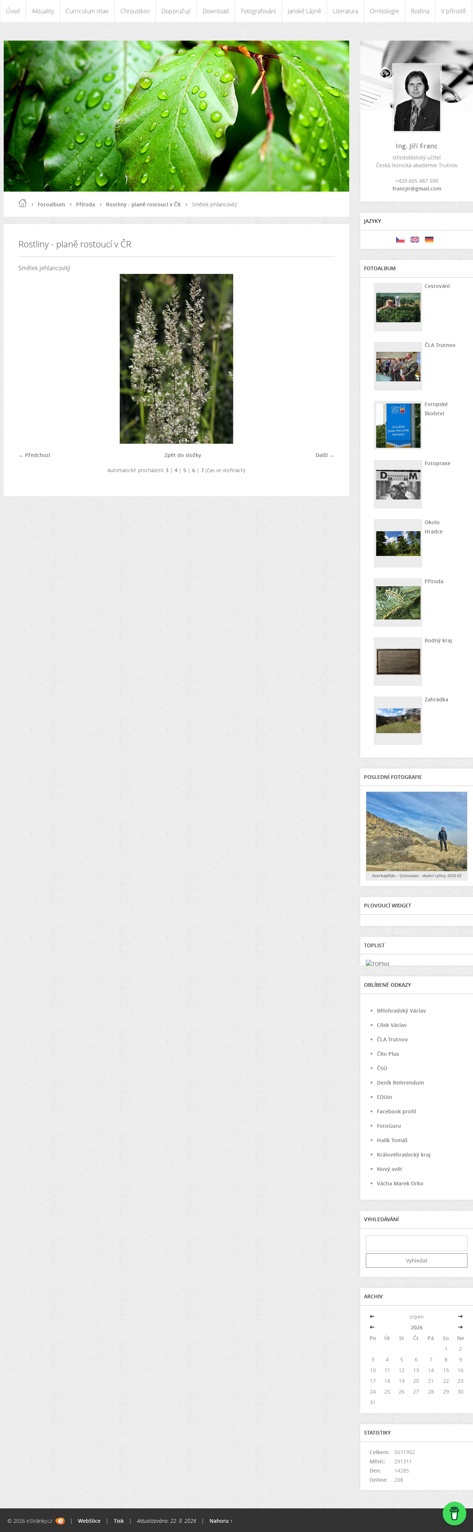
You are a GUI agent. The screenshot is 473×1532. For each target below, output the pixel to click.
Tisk (119, 1520)
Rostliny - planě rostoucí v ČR (143, 204)
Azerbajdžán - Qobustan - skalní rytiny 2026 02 (417, 875)
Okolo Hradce (434, 527)
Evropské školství (436, 409)
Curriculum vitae (87, 11)
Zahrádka (436, 699)
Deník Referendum (400, 1082)
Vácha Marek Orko (400, 1183)
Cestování (437, 285)
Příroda (85, 204)
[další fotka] (322, 359)
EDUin (384, 1096)
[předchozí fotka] (30, 359)
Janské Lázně (304, 11)
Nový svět (389, 1168)
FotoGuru (389, 1125)
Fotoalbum (51, 204)
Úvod (13, 11)
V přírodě (453, 11)
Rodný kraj (438, 640)
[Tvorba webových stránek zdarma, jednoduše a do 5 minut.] (60, 1521)
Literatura (345, 11)
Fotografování (258, 11)
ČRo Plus (388, 1053)
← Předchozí (34, 454)
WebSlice (89, 1520)
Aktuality (43, 11)
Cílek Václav (392, 1024)
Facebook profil (396, 1111)
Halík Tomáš (392, 1140)
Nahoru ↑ (221, 1520)
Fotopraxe (437, 463)
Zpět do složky (182, 454)
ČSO (382, 1068)
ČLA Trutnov (440, 344)
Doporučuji (176, 11)
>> (460, 1316)
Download (216, 11)
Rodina (420, 11)
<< (373, 1316)
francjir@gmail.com (416, 188)
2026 (417, 1327)
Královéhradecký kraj (404, 1154)
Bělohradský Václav (401, 1010)
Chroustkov (135, 11)
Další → (325, 454)
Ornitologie (384, 11)
